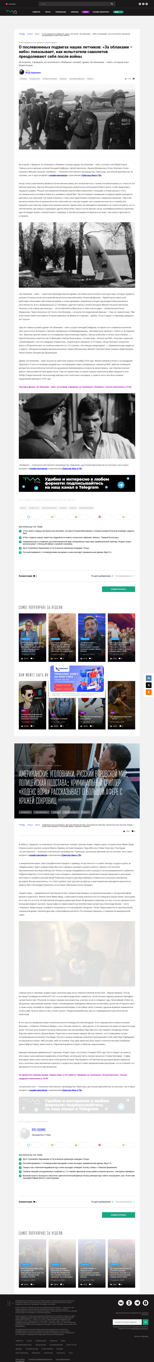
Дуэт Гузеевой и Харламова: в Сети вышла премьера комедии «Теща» (56, 548)
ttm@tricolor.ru (20, 1326)
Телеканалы (41, 1341)
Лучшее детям (32, 1349)
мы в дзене (12, 4)
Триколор (63, 79)
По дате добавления (101, 576)
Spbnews (145, 1336)
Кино (63, 1341)
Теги (70, 1353)
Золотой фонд (22, 1353)
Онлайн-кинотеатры (50, 79)
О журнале (48, 1353)
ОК (145, 1322)
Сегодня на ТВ (35, 79)
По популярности (124, 576)
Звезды (19, 1349)
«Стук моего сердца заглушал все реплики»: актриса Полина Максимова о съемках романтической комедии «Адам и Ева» (78, 532)
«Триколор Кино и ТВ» (91, 175)
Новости (90, 79)
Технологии (40, 1345)
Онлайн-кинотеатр (24, 1345)
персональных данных (139, 1328)
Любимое (23, 79)
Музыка (60, 1349)
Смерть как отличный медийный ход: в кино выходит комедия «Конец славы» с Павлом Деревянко (70, 1167)
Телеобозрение (56, 1345)
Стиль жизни (47, 1349)
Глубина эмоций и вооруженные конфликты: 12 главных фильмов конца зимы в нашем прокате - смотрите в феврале (78, 1171)
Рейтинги (36, 1353)
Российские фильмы (77, 79)
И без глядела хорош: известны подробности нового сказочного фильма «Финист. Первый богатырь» (71, 537)
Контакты (61, 1353)
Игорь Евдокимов (33, 73)
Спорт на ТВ (71, 1345)
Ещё (116, 12)
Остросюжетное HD (41, 812)
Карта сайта (20, 1359)
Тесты (29, 1341)
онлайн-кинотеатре (58, 175)
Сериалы (53, 1341)
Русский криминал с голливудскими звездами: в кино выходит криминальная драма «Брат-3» (67, 552)
